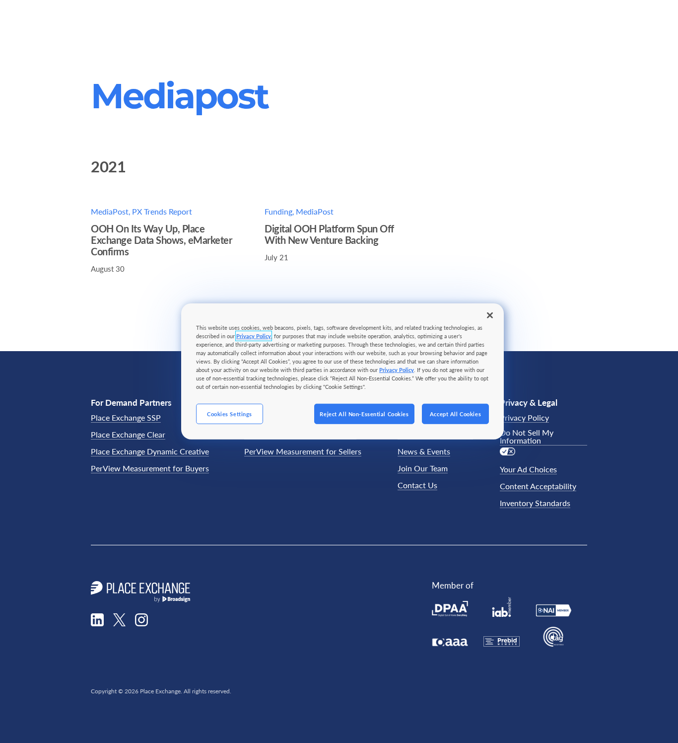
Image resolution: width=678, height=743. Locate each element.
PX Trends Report (162, 211)
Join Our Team (423, 468)
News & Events (424, 451)
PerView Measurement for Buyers (150, 468)
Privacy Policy (524, 418)
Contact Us (417, 485)
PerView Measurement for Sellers (302, 451)
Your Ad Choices (528, 469)
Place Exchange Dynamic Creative (150, 451)
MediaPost (110, 211)
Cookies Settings (229, 413)
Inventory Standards (535, 503)
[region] (342, 371)
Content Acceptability (538, 486)
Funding (278, 211)
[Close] (490, 315)
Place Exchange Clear (128, 435)
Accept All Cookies (455, 413)
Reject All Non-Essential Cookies (364, 413)
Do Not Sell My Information (526, 437)
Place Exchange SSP (126, 418)
